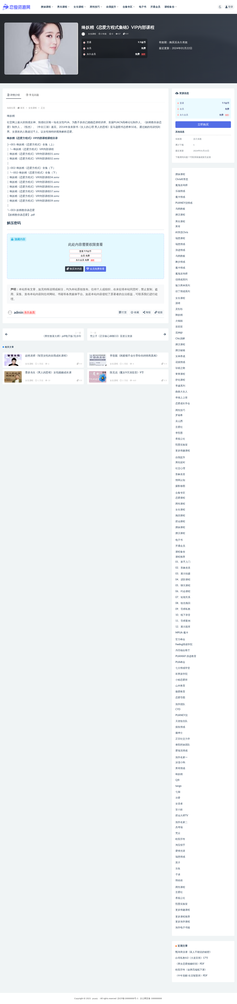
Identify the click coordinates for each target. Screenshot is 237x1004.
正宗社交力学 (182, 739)
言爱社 (179, 427)
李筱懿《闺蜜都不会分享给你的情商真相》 (134, 355)
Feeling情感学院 (183, 644)
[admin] (84, 34)
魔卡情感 (180, 197)
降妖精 (179, 315)
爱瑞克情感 (181, 750)
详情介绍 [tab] (15, 95)
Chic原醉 (180, 338)
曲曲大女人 (181, 392)
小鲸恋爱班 (181, 680)
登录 (230, 7)
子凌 (177, 874)
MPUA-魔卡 (181, 633)
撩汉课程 (180, 215)
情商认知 (180, 480)
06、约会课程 (182, 591)
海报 (148, 312)
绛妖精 (179, 774)
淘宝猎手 (180, 845)
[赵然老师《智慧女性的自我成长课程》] (13, 360)
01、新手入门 (182, 562)
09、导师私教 (182, 609)
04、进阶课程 (182, 579)
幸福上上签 (181, 397)
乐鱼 (177, 868)
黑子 (177, 863)
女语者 (179, 804)
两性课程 (180, 504)
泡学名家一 (181, 757)
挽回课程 (180, 515)
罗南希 (179, 415)
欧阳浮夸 (180, 839)
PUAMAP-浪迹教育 (185, 656)
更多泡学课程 (182, 922)
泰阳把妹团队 (182, 745)
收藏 (136, 312)
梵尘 (177, 833)
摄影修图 (180, 486)
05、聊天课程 (182, 585)
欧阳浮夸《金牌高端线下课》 (191, 970)
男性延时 (180, 462)
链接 (160, 312)
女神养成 (180, 356)
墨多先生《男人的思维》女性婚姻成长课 (48, 372)
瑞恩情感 (180, 244)
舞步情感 (180, 262)
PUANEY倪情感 (183, 203)
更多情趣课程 (182, 451)
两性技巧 (180, 410)
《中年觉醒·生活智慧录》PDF (191, 976)
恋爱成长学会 (182, 403)
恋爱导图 (180, 697)
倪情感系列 (181, 279)
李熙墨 (179, 433)
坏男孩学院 (181, 674)
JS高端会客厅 (182, 650)
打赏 (124, 312)
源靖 (177, 303)
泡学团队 (180, 704)
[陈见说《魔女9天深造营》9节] (97, 377)
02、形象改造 (182, 568)
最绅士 (179, 733)
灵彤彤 (179, 309)
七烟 (177, 792)
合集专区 (180, 493)
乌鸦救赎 (180, 209)
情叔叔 (179, 880)
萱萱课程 (180, 374)
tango (178, 786)
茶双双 (179, 327)
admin (24, 312)
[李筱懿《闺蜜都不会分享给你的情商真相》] (97, 360)
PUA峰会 (180, 662)
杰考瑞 (179, 827)
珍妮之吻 (180, 368)
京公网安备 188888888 (151, 998)
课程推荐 (180, 557)
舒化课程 (180, 380)
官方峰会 (180, 639)
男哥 (177, 226)
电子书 (142, 7)
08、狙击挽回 (182, 603)
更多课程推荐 (182, 917)
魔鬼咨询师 (181, 185)
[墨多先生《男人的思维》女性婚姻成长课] (13, 377)
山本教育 (180, 686)
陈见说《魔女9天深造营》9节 (127, 372)
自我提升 (180, 457)
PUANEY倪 (181, 715)
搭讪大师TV (181, 815)
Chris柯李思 (181, 179)
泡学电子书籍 (182, 927)
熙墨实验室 (181, 445)
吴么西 (179, 421)
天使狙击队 (181, 721)
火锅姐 (179, 321)
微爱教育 (180, 691)
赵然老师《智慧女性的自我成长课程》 (47, 355)
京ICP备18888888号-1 (127, 998)
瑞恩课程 (180, 238)
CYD (177, 709)
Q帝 (177, 780)
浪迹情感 (180, 250)
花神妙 (179, 333)
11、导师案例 (182, 621)
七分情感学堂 (182, 668)
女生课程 (92, 34)
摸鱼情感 (180, 727)
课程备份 (180, 552)
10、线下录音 (182, 615)
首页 (22, 108)
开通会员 (155, 7)
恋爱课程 (180, 498)
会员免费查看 (96, 269)
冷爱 (177, 798)
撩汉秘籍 (180, 350)
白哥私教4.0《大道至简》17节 (191, 958)
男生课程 (180, 221)
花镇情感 (180, 362)
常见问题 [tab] (34, 95)
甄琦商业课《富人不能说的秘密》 (193, 952)
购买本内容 (75, 269)
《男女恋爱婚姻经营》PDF (189, 964)
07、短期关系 (182, 597)
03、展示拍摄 (182, 574)
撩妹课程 (180, 174)
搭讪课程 (180, 521)
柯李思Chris (181, 232)
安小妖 (179, 809)
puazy (95, 998)
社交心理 (180, 468)
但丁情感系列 (182, 291)
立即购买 (203, 124)
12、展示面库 (182, 627)
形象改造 (180, 474)
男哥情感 (180, 768)
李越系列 (180, 386)
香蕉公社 (180, 439)
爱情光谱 (180, 851)
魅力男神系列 (182, 285)
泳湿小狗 (180, 762)
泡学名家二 (181, 822)
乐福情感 (180, 191)
